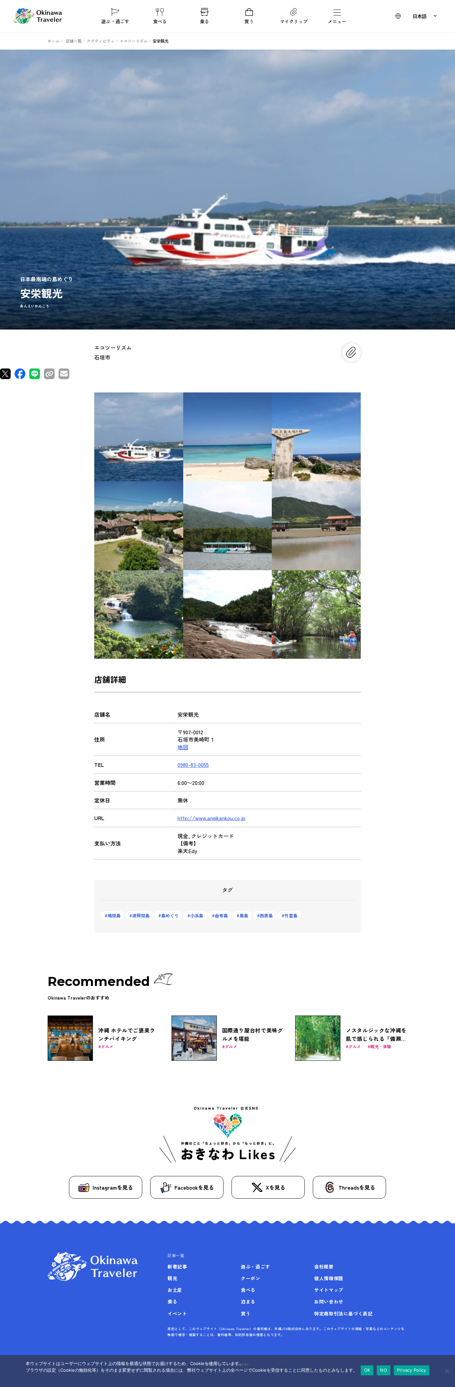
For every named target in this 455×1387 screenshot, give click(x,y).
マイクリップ (294, 21)
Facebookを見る (194, 1187)
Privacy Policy (411, 1370)
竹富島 (290, 915)
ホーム (54, 41)
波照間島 (141, 915)
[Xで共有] (5, 373)
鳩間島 (114, 915)
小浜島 (196, 915)
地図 (183, 747)
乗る (204, 21)
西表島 (266, 915)
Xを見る (275, 1187)
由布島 (221, 915)
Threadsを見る (356, 1187)
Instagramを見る (113, 1187)
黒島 (243, 915)
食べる (160, 21)
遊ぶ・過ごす (115, 21)
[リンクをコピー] (49, 373)
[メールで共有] (64, 373)
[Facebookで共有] (20, 373)
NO (383, 1370)
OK (367, 1370)
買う (249, 21)
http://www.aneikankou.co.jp (211, 818)
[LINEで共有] (34, 373)
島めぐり (170, 915)
